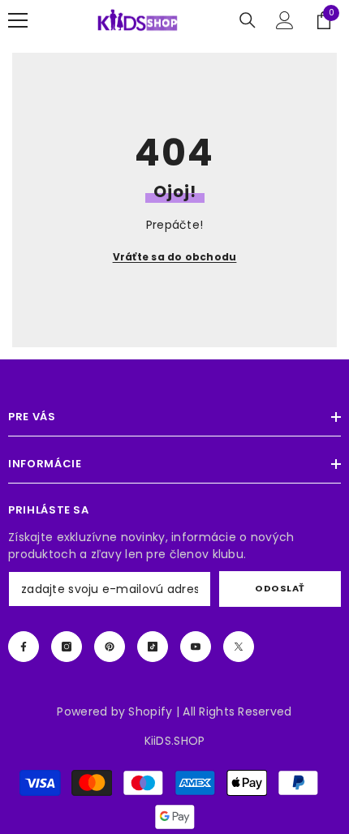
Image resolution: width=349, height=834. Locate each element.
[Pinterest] (109, 646)
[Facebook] (23, 646)
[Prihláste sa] (285, 20)
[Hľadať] (247, 20)
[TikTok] (152, 646)
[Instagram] (66, 646)
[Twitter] (238, 646)
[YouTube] (195, 646)
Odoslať (280, 588)
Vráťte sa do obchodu (175, 257)
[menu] (18, 20)
